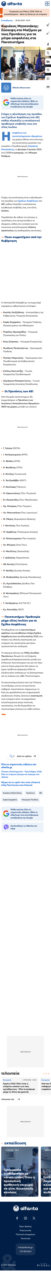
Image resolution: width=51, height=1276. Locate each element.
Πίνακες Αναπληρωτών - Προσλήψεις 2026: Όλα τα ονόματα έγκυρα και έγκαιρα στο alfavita (21, 774)
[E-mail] (48, 87)
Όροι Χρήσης (25, 1226)
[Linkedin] (48, 61)
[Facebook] (48, 44)
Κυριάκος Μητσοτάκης (12, 793)
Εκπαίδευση (7, 20)
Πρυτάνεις (30, 793)
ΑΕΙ (40, 793)
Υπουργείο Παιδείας (30, 800)
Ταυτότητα (25, 1238)
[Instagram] (25, 1218)
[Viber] (48, 70)
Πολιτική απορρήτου (25, 1234)
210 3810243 (25, 1251)
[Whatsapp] (48, 78)
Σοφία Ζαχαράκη (10, 800)
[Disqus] (25, 872)
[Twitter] (48, 53)
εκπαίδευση (15, 1143)
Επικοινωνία (25, 1230)
